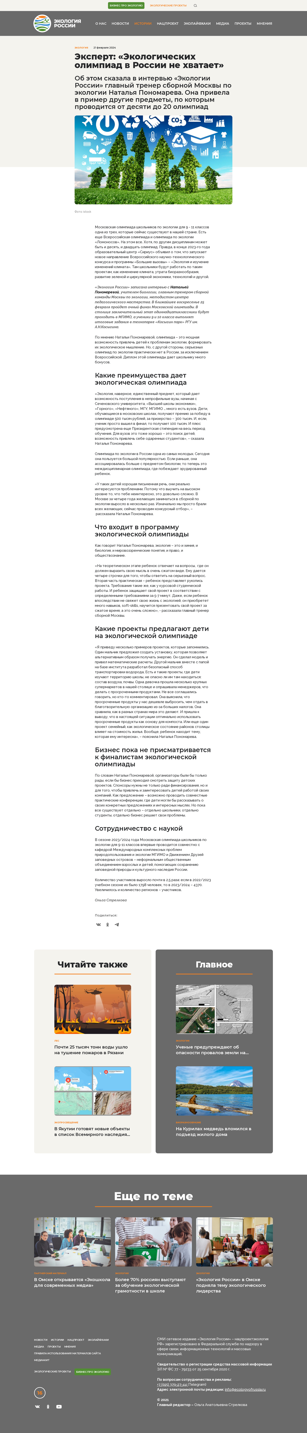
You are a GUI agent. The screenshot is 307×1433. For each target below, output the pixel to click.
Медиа (222, 24)
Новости (120, 24)
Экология (81, 47)
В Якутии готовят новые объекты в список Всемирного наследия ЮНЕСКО (92, 1131)
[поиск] (195, 5)
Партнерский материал (50, 1273)
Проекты (243, 24)
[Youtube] (59, 1407)
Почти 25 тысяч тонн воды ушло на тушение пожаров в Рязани (91, 1049)
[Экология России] (57, 23)
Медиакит (41, 1360)
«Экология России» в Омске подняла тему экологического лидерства (231, 1285)
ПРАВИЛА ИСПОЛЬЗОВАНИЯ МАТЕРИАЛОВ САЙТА (67, 1353)
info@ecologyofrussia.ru (245, 1389)
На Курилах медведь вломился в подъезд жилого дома (213, 1131)
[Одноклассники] (107, 924)
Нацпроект (168, 24)
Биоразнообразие (188, 1122)
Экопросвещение (66, 1122)
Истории (143, 24)
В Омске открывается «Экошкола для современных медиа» (72, 1282)
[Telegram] (116, 924)
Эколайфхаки (197, 24)
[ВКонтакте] (98, 924)
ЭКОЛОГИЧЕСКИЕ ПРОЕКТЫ (168, 5)
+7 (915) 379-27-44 (172, 1384)
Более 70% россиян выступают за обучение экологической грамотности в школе (150, 1285)
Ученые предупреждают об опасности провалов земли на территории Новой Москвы (211, 1050)
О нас (100, 24)
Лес (56, 1040)
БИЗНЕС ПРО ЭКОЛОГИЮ (126, 5)
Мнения (264, 24)
